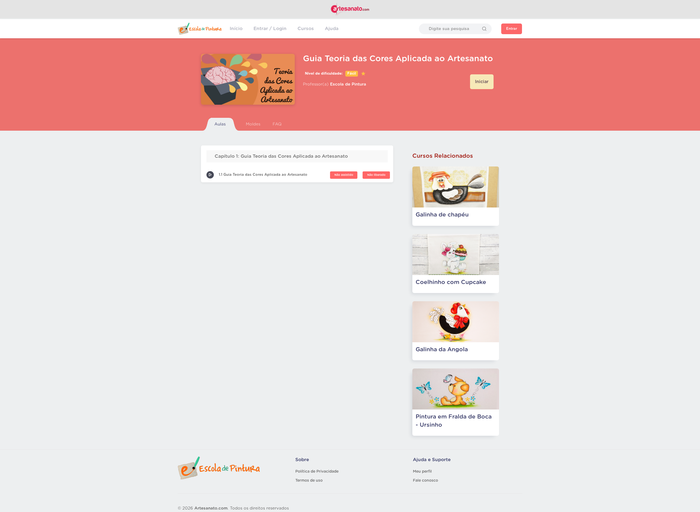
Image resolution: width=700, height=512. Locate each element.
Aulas (220, 124)
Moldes (253, 124)
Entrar (511, 29)
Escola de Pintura (348, 84)
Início (236, 28)
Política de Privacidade (317, 471)
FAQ (277, 124)
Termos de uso (309, 480)
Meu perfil (422, 471)
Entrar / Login (270, 28)
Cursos (306, 28)
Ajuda (332, 28)
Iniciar (482, 82)
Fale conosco (425, 480)
